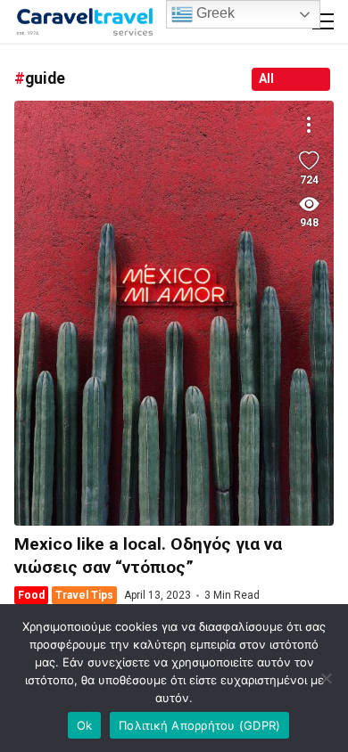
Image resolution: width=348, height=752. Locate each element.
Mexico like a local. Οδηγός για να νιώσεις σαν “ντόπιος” (174, 313)
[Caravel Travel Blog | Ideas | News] (85, 21)
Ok (85, 725)
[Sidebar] (323, 21)
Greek (214, 12)
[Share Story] (309, 125)
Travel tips (84, 595)
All (266, 78)
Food (31, 595)
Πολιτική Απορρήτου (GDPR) (199, 725)
